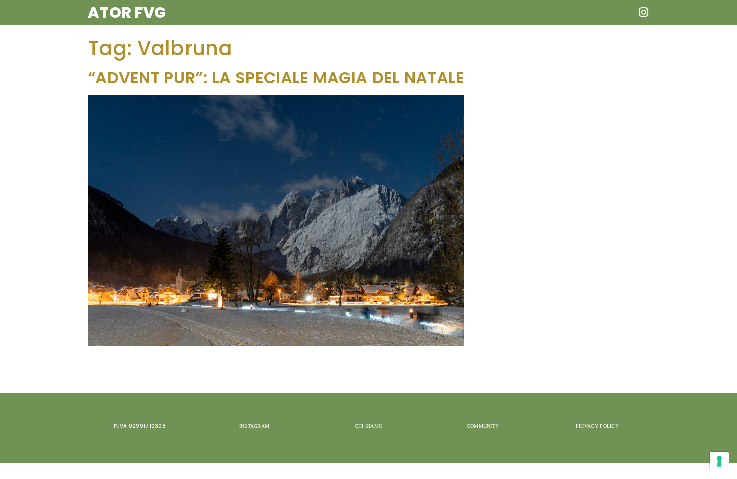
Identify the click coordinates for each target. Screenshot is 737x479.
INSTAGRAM (254, 426)
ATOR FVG (127, 12)
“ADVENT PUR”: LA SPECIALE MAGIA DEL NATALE (276, 77)
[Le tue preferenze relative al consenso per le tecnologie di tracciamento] (719, 461)
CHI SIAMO (369, 426)
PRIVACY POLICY (597, 426)
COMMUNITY (483, 426)
